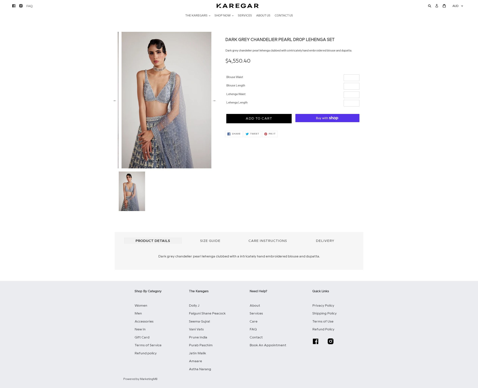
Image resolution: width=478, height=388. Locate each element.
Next (214, 100)
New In (140, 329)
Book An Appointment (268, 345)
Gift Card (142, 337)
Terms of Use (322, 321)
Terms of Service (148, 345)
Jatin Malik (197, 353)
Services (256, 313)
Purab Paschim (201, 345)
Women (141, 305)
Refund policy (146, 353)
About (255, 305)
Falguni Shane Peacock (207, 313)
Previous (115, 100)
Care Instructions (268, 240)
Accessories (144, 321)
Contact (256, 337)
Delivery (325, 240)
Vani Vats (196, 329)
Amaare (195, 361)
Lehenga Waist (236, 94)
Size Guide (210, 240)
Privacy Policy (323, 305)
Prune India (198, 337)
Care (253, 321)
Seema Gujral (199, 321)
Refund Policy (323, 329)
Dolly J (194, 305)
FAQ (253, 329)
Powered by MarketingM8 (140, 379)
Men (138, 313)
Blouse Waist (234, 77)
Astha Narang (200, 369)
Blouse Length (235, 85)
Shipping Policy (324, 313)
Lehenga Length (237, 102)
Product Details (153, 240)
